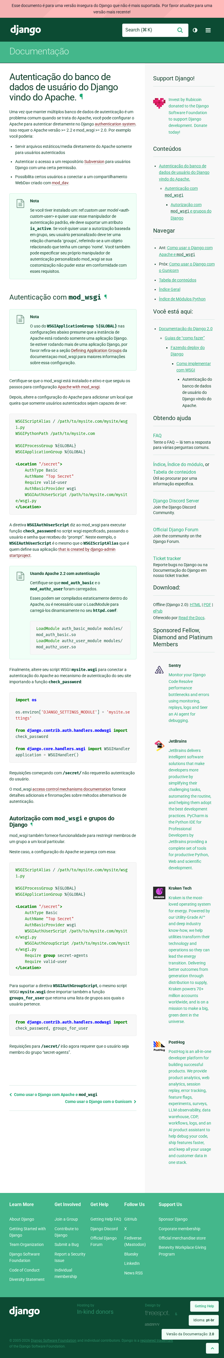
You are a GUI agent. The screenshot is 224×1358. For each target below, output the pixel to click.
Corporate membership (179, 1228)
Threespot (158, 1313)
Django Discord (104, 1228)
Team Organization (26, 1244)
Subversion (94, 161)
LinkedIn (132, 1263)
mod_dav (60, 182)
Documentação (39, 51)
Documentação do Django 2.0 (186, 328)
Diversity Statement (27, 1279)
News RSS (133, 1273)
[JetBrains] (159, 750)
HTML (195, 604)
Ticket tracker (167, 558)
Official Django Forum (175, 529)
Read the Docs (191, 617)
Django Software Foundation (53, 1340)
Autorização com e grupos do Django (191, 211)
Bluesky (131, 1254)
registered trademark (156, 1340)
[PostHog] (159, 1050)
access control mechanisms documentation (71, 789)
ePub (157, 611)
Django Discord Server (176, 501)
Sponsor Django (173, 1219)
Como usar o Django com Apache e (55, 1094)
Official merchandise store (182, 1238)
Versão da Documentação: (190, 1334)
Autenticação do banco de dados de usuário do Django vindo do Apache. (184, 172)
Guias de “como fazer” (185, 338)
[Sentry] (159, 674)
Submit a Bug (67, 1244)
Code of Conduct (24, 1270)
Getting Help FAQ (105, 1219)
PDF (207, 604)
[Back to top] (212, 1348)
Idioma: (203, 1320)
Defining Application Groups (96, 350)
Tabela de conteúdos (177, 280)
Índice (159, 464)
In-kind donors (95, 1311)
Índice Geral (169, 289)
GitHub (130, 1219)
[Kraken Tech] (159, 897)
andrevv (158, 1324)
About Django (21, 1219)
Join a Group (66, 1219)
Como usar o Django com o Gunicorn (99, 1101)
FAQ (157, 435)
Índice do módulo (185, 464)
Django (25, 30)
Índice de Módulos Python (182, 299)
